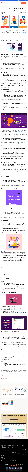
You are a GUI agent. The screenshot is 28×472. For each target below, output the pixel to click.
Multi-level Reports (14, 452)
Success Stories (18, 446)
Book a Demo (23, 2)
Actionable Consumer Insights (3, 456)
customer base (22, 137)
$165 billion (24, 32)
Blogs (7, 5)
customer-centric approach (22, 38)
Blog (17, 445)
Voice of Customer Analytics (3, 446)
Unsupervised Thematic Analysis (14, 449)
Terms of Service (17, 464)
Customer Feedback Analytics (3, 453)
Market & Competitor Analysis (13, 456)
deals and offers (20, 312)
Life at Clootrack (24, 446)
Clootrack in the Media (24, 450)
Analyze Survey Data (3, 460)
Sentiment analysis (3, 351)
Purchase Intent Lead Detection (3, 458)
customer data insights (20, 131)
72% (21, 142)
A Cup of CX (18, 452)
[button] (26, 3)
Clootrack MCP (13, 445)
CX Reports (18, 453)
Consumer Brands (9, 445)
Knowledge (18, 449)
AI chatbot (17, 163)
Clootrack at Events (24, 451)
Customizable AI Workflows (13, 447)
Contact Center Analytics (3, 449)
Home (2, 5)
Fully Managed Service (13, 458)
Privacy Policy (21, 464)
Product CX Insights (3, 447)
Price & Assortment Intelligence (14, 461)
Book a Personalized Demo (14, 419)
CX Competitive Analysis (3, 451)
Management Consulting (8, 447)
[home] (3, 3)
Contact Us (23, 454)
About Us (23, 445)
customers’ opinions (19, 217)
